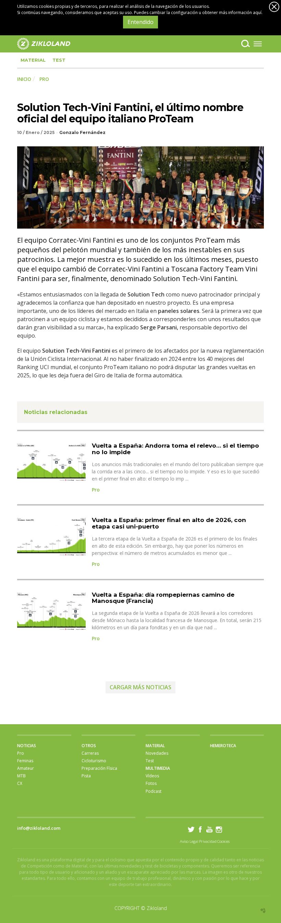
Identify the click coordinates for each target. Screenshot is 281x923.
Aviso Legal (189, 841)
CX (19, 783)
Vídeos (152, 776)
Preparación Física (99, 768)
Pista (86, 776)
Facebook (200, 829)
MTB (21, 776)
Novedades (157, 753)
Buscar (245, 43)
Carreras (90, 753)
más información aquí (240, 12)
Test (58, 60)
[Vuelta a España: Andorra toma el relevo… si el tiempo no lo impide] (51, 461)
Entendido (140, 22)
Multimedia (158, 768)
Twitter (191, 829)
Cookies (223, 841)
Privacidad (208, 841)
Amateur (25, 768)
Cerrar (274, 7)
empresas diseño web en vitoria (263, 910)
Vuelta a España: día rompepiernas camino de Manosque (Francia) (163, 598)
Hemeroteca (223, 746)
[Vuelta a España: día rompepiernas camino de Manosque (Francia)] (51, 611)
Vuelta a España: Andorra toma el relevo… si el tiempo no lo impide (175, 449)
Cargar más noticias (140, 687)
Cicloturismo (94, 761)
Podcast (153, 791)
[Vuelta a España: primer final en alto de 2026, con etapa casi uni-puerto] (51, 536)
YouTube (209, 829)
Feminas (25, 761)
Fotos (151, 783)
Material (33, 60)
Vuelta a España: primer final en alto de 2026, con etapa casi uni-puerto (169, 523)
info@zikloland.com (38, 828)
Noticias (26, 746)
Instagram (219, 829)
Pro (96, 489)
